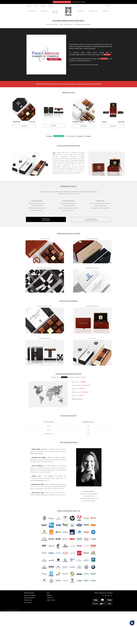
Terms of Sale (51, 600)
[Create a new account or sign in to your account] (106, 5)
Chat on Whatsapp (90, 501)
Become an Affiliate (30, 595)
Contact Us (50, 597)
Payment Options (29, 597)
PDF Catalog (27, 602)
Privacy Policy (28, 600)
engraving (60, 484)
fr (30, 6)
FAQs (48, 593)
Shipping (53, 377)
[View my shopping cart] (108, 6)
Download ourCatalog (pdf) (46, 219)
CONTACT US (51, 6)
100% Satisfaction (29, 593)
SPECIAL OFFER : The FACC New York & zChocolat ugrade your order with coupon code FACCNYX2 (68, 84)
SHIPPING (43, 6)
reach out (58, 495)
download (33, 460)
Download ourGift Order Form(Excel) (91, 219)
